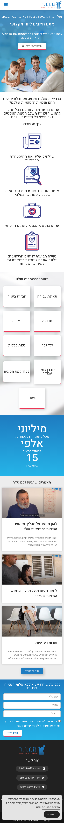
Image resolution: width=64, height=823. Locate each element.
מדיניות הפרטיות (26, 721)
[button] (6, 4)
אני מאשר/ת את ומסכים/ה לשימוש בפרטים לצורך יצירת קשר (32, 723)
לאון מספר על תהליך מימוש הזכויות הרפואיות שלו (36, 526)
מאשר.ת (51, 814)
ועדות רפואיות (46, 642)
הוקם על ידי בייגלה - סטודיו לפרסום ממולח (32, 820)
